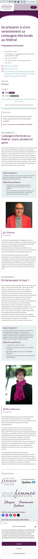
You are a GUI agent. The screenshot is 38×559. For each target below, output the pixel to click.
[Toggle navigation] (33, 7)
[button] (35, 526)
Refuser (19, 548)
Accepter (19, 544)
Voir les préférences (19, 553)
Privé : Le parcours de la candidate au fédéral (17, 124)
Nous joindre (31, 1)
